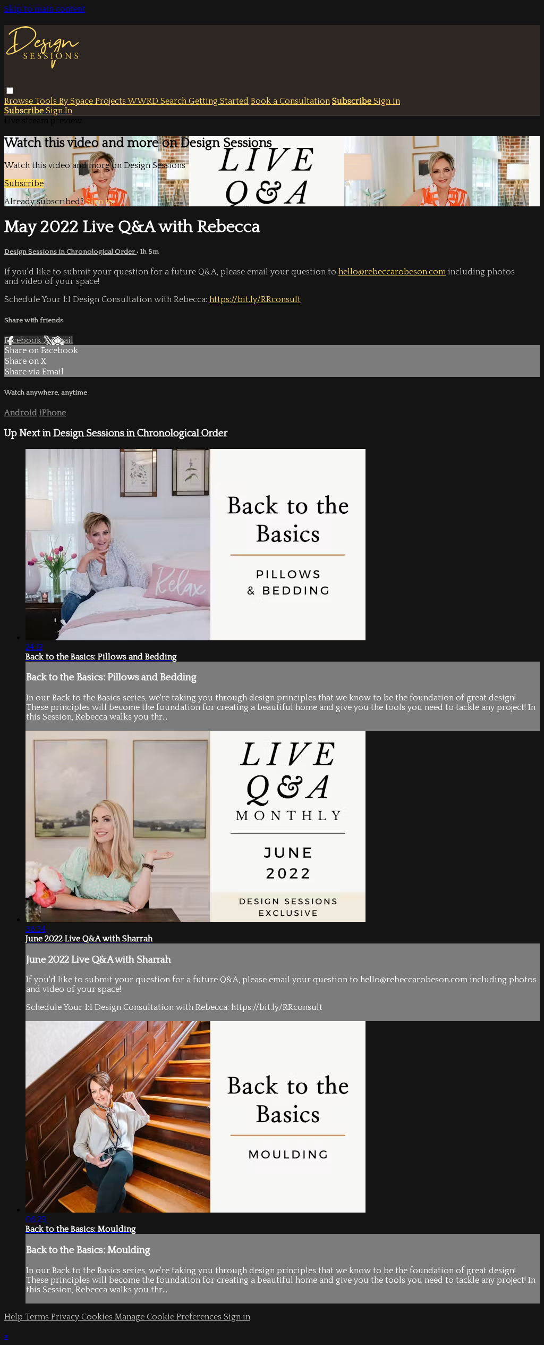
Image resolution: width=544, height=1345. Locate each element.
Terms (38, 1317)
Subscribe (24, 183)
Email (62, 340)
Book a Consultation (290, 101)
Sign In (59, 110)
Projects (111, 101)
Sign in (386, 101)
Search (174, 101)
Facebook (24, 340)
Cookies (98, 1317)
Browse (19, 101)
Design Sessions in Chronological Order (70, 251)
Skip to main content (45, 9)
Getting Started (219, 101)
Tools (47, 101)
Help (14, 1317)
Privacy (66, 1317)
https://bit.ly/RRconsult (255, 299)
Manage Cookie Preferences (169, 1317)
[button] (9, 90)
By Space (77, 101)
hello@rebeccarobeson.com (392, 272)
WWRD (144, 101)
